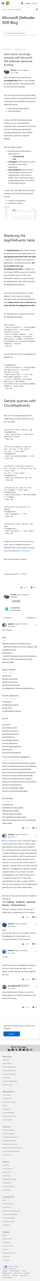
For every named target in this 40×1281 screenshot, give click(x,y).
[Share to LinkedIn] (9, 1049)
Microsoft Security (7, 1168)
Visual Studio (6, 1225)
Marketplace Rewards (8, 1221)
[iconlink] (6, 609)
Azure (4, 1200)
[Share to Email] (31, 1049)
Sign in (11, 1034)
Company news (7, 1242)
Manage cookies (7, 1273)
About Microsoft (7, 1239)
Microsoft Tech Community (10, 1214)
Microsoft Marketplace (9, 1218)
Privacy (24, 1271)
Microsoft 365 (6, 1176)
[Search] (22, 3)
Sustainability (6, 1260)
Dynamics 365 (6, 1172)
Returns (5, 1105)
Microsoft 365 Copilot (8, 1186)
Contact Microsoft (14, 1271)
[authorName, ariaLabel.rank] (6, 71)
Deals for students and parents (11, 1151)
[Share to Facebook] (13, 1049)
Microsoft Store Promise (9, 1116)
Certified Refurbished (8, 1112)
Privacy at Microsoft (8, 1246)
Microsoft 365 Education (9, 1140)
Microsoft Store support (9, 1102)
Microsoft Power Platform (9, 1179)
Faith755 (11, 950)
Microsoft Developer (8, 1204)
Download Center (7, 1098)
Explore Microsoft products (10, 1081)
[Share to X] (16, 1049)
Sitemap (5, 1271)
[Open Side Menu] (3, 3)
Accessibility (6, 1256)
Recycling (14, 1275)
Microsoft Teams (7, 1183)
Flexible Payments (7, 1120)
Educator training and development (12, 1148)
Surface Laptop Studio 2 (9, 1067)
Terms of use (17, 1273)
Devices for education (8, 1133)
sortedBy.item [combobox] (30, 618)
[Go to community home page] (7, 3)
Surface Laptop (7, 1063)
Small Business (7, 1190)
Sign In (35, 3)
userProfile (16, 601)
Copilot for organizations (9, 1070)
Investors (5, 1249)
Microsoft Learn (7, 1207)
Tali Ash (13, 70)
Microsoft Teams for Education (11, 1137)
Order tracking (6, 1109)
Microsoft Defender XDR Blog (12, 9)
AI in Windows (6, 1077)
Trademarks (26, 1273)
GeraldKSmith (13, 986)
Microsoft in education (9, 1130)
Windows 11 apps (7, 1085)
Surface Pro (6, 1060)
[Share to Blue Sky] (24, 1049)
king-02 (7, 840)
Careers (5, 1235)
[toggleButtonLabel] (36, 9)
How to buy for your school (10, 1144)
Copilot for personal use (9, 1074)
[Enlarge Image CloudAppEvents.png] (20, 213)
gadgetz (11, 624)
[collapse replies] (20, 622)
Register (28, 3)
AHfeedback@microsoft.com (19, 550)
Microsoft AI (6, 1165)
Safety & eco (6, 1275)
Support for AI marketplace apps (11, 1211)
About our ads (24, 1275)
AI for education (7, 1155)
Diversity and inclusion (9, 1253)
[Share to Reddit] (20, 1049)
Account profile (7, 1095)
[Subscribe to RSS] (27, 1049)
